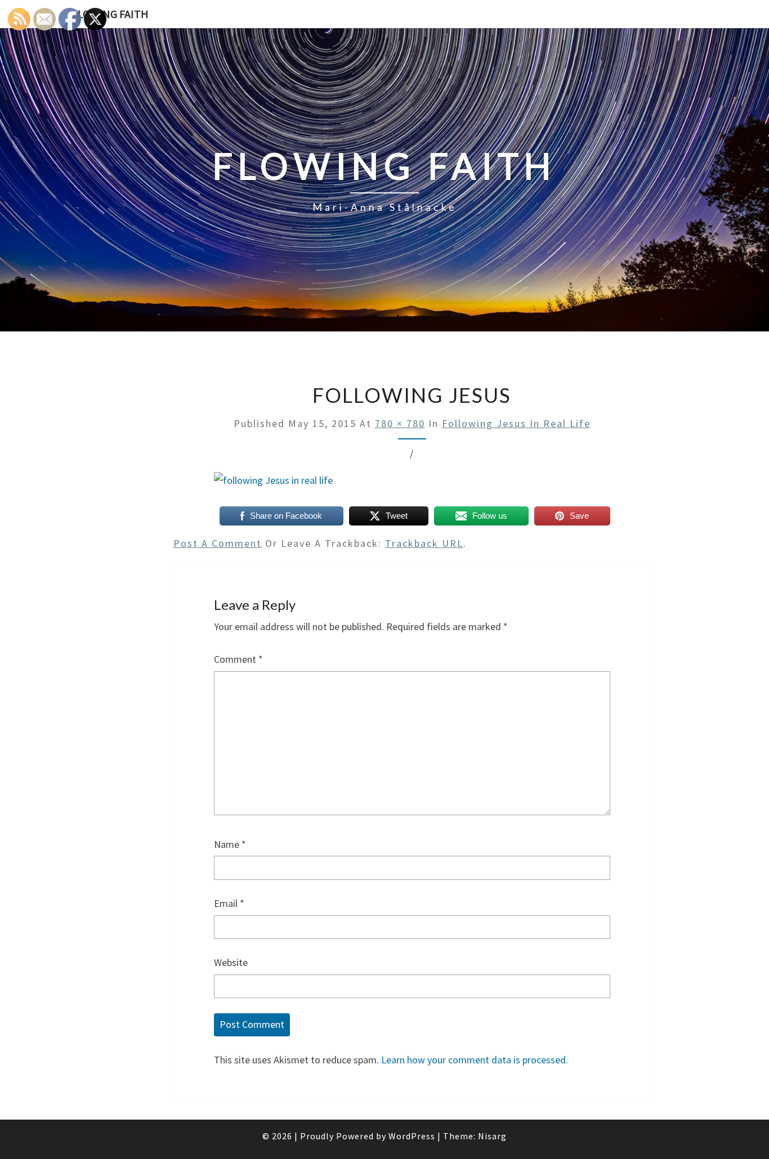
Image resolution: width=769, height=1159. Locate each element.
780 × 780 (400, 423)
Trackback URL (424, 543)
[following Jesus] (273, 484)
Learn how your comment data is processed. (474, 1059)
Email (229, 903)
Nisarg (492, 1136)
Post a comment (217, 543)
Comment (238, 659)
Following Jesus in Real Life (516, 423)
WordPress (411, 1136)
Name (230, 844)
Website (231, 962)
